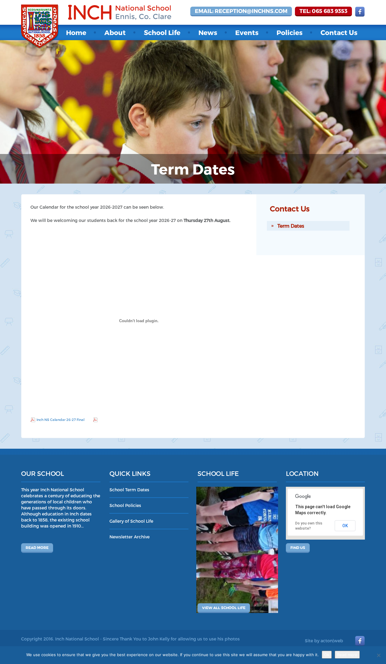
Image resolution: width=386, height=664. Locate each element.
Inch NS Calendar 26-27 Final (60, 420)
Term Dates (290, 226)
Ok (326, 654)
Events (246, 32)
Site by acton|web (324, 640)
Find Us (297, 547)
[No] (378, 655)
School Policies (125, 505)
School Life (162, 32)
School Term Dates (129, 489)
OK (345, 525)
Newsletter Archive (129, 536)
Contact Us (339, 32)
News (207, 32)
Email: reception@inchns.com (241, 11)
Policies (289, 32)
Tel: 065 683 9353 (323, 11)
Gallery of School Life (131, 521)
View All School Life (223, 607)
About (115, 32)
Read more (37, 547)
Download (107, 420)
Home (76, 32)
